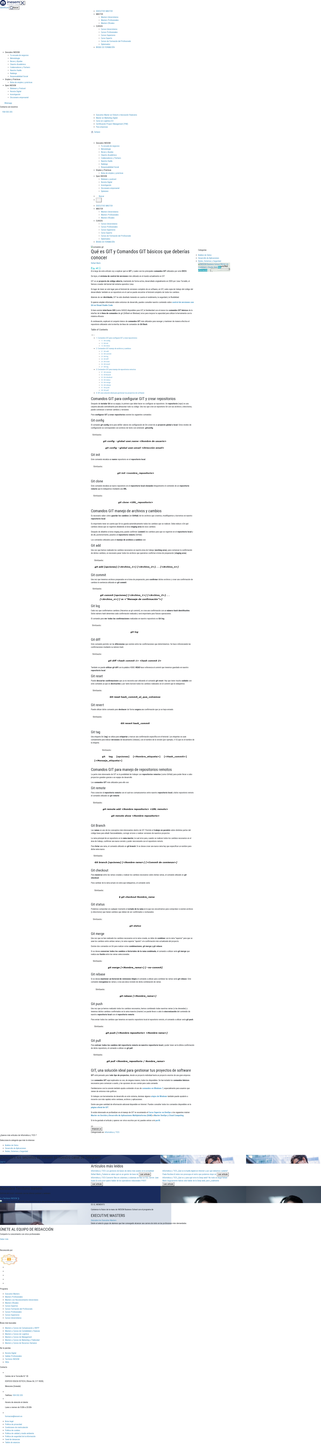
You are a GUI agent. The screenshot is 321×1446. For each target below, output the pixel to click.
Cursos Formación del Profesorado (18, 1309)
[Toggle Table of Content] (93, 335)
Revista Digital (15, 91)
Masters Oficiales (107, 23)
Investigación (15, 94)
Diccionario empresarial (19, 97)
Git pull (106, 390)
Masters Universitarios (109, 17)
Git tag (106, 367)
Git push (106, 388)
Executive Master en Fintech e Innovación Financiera (116, 115)
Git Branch (107, 375)
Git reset (107, 362)
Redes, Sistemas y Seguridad (209, 261)
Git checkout (108, 377)
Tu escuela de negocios (19, 55)
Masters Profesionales (110, 20)
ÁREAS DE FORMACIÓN (105, 47)
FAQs (7, 1362)
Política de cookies (12, 1430)
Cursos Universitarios (109, 29)
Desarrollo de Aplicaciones (208, 258)
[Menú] (22, 3)
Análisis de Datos (205, 255)
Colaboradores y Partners (20, 67)
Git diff (106, 359)
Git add (106, 351)
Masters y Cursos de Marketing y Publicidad (22, 1340)
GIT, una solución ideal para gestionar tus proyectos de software (121, 393)
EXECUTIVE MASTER (104, 11)
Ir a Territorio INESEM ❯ (9, 1198)
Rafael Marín (96, 263)
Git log (106, 356)
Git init (106, 343)
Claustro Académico (18, 64)
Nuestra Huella (15, 70)
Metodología (15, 58)
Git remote (107, 372)
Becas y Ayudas (16, 61)
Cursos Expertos (11, 1306)
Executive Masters (12, 1294)
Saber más (4, 1239)
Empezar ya (96, 1129)
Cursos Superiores (108, 35)
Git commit (107, 354)
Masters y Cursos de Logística (17, 1334)
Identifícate (4, 7)
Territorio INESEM (12, 1359)
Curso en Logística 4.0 (104, 121)
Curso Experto (106, 38)
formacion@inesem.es (13, 1416)
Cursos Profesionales (109, 32)
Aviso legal (9, 1421)
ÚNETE (3, 1162)
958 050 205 (7, 112)
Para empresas (102, 127)
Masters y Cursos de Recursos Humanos (21, 1343)
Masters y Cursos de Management (18, 1337)
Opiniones (104, 191)
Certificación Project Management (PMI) (112, 124)
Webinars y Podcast (18, 88)
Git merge (107, 382)
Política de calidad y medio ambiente (19, 1433)
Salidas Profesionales (13, 1356)
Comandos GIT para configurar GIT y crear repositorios (117, 338)
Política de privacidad (13, 1424)
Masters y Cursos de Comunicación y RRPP (22, 1328)
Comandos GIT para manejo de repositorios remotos (117, 369)
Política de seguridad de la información (20, 1436)
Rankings (13, 73)
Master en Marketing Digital (106, 118)
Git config (107, 341)
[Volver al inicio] (104, 137)
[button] (100, 196)
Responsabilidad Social (19, 76)
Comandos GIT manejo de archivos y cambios (114, 348)
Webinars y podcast (108, 179)
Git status (107, 380)
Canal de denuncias (12, 1439)
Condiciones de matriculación (16, 1427)
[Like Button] (92, 1126)
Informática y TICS (112, 1132)
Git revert (107, 364)
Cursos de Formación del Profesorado (116, 41)
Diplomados (105, 44)
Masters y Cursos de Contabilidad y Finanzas (22, 1331)
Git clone (107, 346)
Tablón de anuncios (12, 1442)
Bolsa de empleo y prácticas (21, 82)
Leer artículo (145, 1174)
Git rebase (107, 385)
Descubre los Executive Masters (103, 1220)
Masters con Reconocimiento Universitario (21, 1300)
